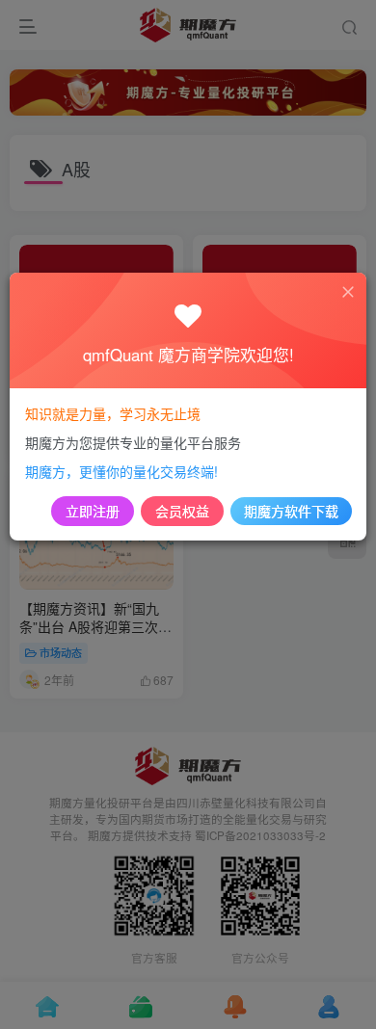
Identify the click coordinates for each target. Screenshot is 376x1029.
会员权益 (182, 510)
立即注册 (93, 510)
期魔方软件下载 (291, 510)
